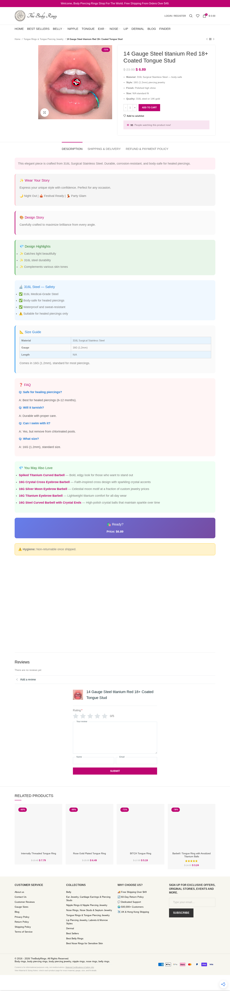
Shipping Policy (23, 926)
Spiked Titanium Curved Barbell (42, 475)
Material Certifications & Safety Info (79, 967)
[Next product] (213, 39)
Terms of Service (23, 931)
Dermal (70, 928)
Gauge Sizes (21, 906)
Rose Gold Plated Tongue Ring (89, 853)
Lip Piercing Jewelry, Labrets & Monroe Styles (87, 922)
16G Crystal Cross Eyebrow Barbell (44, 482)
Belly (68, 892)
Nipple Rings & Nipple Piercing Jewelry (86, 905)
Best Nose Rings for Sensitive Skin (84, 943)
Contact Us (20, 897)
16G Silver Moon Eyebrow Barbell (43, 489)
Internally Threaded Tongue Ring (38, 853)
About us (19, 892)
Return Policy (22, 921)
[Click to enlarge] (44, 112)
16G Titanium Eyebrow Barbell (41, 495)
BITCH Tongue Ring (140, 853)
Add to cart (149, 107)
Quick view (57, 812)
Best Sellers (72, 933)
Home (18, 39)
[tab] (72, 147)
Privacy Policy (22, 917)
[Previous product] (207, 39)
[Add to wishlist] (57, 819)
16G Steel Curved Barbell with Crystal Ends (50, 502)
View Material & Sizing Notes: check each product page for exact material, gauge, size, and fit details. (56, 970)
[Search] (191, 15)
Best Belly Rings (74, 938)
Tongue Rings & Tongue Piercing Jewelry (44, 39)
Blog (17, 911)
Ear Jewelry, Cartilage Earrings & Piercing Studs (88, 899)
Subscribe (181, 912)
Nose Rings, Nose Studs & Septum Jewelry (89, 910)
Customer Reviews (25, 902)
